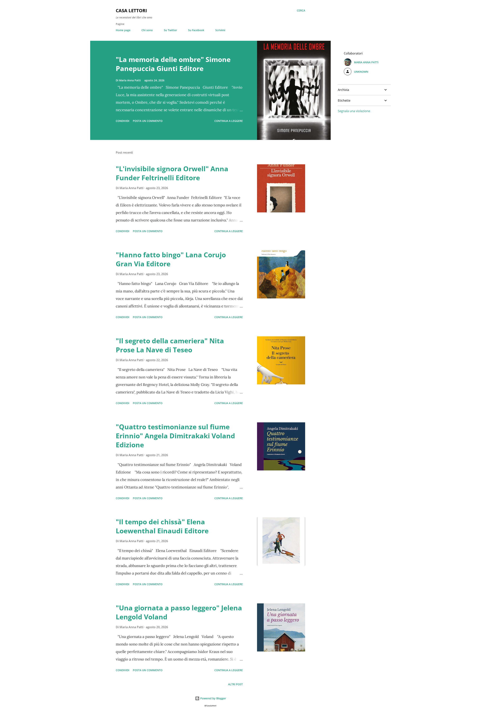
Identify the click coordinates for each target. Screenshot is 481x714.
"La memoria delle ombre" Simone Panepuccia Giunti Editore (173, 64)
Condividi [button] (122, 121)
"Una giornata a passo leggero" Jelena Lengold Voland (179, 612)
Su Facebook (196, 30)
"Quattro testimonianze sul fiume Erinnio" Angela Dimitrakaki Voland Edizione (175, 435)
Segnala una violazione (354, 111)
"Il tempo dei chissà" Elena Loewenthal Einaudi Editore (162, 526)
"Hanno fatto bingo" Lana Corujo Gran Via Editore (171, 259)
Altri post (235, 684)
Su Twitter (170, 30)
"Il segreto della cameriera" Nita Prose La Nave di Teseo (170, 345)
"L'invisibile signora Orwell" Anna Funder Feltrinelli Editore (172, 173)
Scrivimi (220, 30)
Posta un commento (148, 121)
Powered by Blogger (213, 698)
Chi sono (147, 30)
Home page (123, 30)
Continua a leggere (228, 121)
